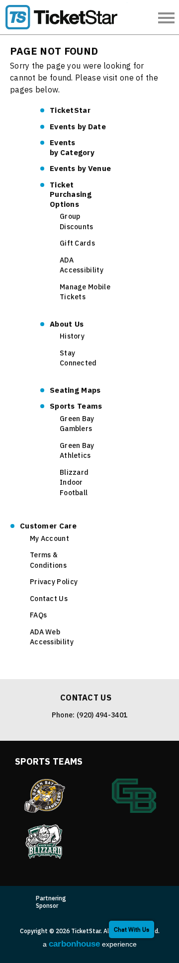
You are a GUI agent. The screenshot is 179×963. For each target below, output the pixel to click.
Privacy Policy (54, 581)
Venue (80, 168)
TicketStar (64, 17)
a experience (90, 944)
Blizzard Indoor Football (74, 482)
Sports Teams (76, 406)
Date (78, 126)
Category (72, 147)
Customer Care (48, 525)
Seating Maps (75, 390)
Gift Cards (77, 243)
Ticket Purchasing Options (70, 194)
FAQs (38, 615)
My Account (49, 538)
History (72, 336)
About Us (67, 324)
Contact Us (49, 598)
